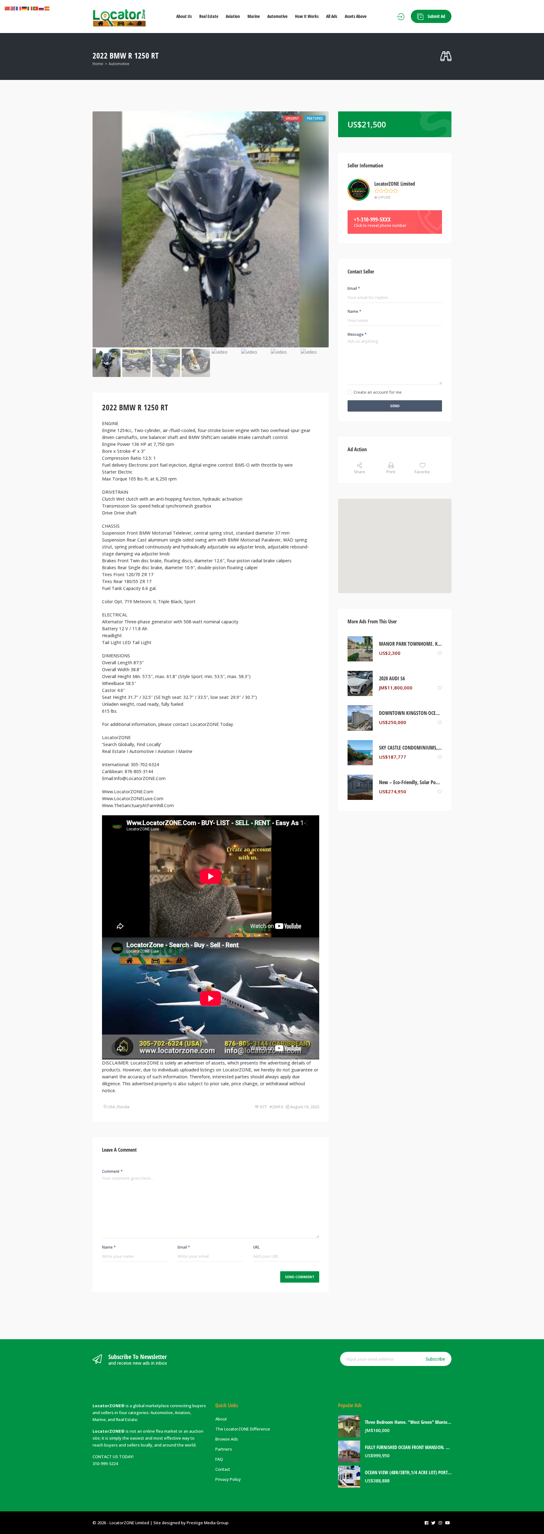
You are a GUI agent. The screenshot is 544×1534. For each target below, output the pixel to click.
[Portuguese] (36, 8)
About (221, 1419)
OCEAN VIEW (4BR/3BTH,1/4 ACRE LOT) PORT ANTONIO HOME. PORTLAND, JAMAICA (408, 1472)
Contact (222, 1469)
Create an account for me (378, 392)
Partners (223, 1449)
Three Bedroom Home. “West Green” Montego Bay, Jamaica (408, 1422)
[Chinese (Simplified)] (7, 8)
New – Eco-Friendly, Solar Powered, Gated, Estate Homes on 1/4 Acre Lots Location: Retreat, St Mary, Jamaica (410, 782)
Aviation (233, 16)
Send (395, 405)
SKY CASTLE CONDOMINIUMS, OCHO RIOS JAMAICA (410, 748)
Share (359, 472)
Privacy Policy (228, 1479)
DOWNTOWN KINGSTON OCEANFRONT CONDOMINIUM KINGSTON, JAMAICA (410, 713)
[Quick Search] (445, 56)
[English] (13, 8)
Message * (357, 334)
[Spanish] (47, 8)
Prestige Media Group (208, 1523)
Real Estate (208, 16)
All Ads (331, 16)
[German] (24, 8)
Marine (253, 16)
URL (256, 1247)
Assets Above (355, 16)
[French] (19, 8)
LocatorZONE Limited (394, 184)
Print (390, 472)
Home (98, 63)
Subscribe (435, 1359)
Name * (109, 1247)
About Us (184, 16)
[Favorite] (440, 653)
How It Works (307, 16)
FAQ (219, 1459)
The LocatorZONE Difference (242, 1429)
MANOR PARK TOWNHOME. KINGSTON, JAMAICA (410, 644)
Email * (184, 1247)
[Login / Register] (401, 16)
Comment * (112, 1171)
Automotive (277, 16)
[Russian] (41, 8)
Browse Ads (226, 1439)
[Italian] (30, 8)
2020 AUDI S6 (392, 678)
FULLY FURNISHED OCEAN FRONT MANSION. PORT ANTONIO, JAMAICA (408, 1447)
